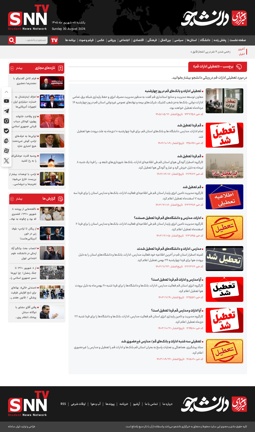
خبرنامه (124, 404)
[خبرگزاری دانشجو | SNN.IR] (214, 18)
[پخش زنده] (54, 40)
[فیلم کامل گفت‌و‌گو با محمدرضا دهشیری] (52, 83)
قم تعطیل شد (192, 187)
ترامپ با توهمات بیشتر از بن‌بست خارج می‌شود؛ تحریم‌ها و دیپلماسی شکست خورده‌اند (22, 179)
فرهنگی (152, 40)
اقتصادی (138, 40)
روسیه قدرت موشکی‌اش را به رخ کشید (23, 158)
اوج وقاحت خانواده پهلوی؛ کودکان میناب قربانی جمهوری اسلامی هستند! (24, 121)
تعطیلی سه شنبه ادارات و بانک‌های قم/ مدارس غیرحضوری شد (161, 342)
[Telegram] (6, 111)
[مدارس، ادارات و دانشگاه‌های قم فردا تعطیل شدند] (223, 258)
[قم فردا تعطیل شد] (223, 135)
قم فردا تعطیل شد (189, 126)
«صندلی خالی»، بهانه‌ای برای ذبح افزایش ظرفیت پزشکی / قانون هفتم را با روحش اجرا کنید (23, 292)
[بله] (6, 131)
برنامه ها (70, 40)
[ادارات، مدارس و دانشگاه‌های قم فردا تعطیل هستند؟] (223, 227)
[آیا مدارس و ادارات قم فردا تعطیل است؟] (223, 289)
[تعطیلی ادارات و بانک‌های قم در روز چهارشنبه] (223, 100)
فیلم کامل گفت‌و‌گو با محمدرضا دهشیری (24, 81)
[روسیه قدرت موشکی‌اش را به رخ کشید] (52, 160)
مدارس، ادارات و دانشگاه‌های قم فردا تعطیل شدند (169, 249)
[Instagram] (6, 121)
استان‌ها (192, 40)
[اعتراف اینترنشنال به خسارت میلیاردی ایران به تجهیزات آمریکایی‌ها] (52, 101)
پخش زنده (220, 40)
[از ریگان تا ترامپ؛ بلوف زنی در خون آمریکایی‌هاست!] (52, 233)
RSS (63, 404)
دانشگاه (205, 40)
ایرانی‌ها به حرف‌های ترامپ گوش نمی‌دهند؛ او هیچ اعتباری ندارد (22, 141)
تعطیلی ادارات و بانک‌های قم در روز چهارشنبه (173, 91)
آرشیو (136, 404)
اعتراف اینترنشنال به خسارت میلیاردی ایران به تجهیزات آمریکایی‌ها (23, 102)
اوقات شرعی (78, 404)
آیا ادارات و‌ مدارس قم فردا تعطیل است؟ (176, 311)
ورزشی (112, 40)
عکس (100, 40)
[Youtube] (6, 101)
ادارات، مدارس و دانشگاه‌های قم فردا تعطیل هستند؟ (167, 218)
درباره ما (167, 404)
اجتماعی (124, 40)
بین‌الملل (165, 40)
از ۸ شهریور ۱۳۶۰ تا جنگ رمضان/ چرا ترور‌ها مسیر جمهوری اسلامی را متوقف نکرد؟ (23, 273)
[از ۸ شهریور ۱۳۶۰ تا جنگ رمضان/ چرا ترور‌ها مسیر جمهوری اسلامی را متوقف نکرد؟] (52, 272)
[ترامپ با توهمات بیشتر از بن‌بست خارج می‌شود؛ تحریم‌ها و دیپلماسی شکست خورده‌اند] (52, 179)
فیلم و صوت (86, 40)
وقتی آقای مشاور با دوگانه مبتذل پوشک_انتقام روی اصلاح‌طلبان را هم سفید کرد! (23, 312)
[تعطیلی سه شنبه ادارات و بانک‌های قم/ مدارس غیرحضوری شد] (223, 351)
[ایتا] (6, 141)
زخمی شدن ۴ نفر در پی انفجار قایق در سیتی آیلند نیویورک (199, 51)
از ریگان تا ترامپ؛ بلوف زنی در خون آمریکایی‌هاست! (24, 233)
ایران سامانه (14, 426)
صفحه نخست (238, 40)
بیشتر (16, 68)
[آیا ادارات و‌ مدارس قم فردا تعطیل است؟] (223, 320)
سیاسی (178, 40)
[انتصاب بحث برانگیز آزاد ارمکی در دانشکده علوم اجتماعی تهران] (52, 253)
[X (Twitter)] (6, 161)
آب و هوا (96, 404)
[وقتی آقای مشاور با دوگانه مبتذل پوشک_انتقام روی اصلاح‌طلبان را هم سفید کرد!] (52, 312)
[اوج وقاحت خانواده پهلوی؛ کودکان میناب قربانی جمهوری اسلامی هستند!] (52, 121)
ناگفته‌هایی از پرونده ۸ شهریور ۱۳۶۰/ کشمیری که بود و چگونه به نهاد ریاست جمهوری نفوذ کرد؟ (23, 214)
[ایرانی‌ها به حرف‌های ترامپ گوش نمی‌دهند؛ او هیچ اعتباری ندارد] (52, 141)
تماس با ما (151, 404)
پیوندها (110, 404)
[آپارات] (6, 151)
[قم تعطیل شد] (223, 196)
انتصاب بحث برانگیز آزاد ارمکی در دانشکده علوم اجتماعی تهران (23, 253)
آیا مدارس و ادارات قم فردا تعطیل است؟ (176, 280)
